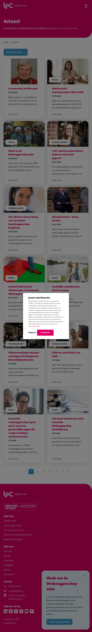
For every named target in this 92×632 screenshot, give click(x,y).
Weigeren (32, 332)
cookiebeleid (35, 326)
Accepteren (45, 332)
